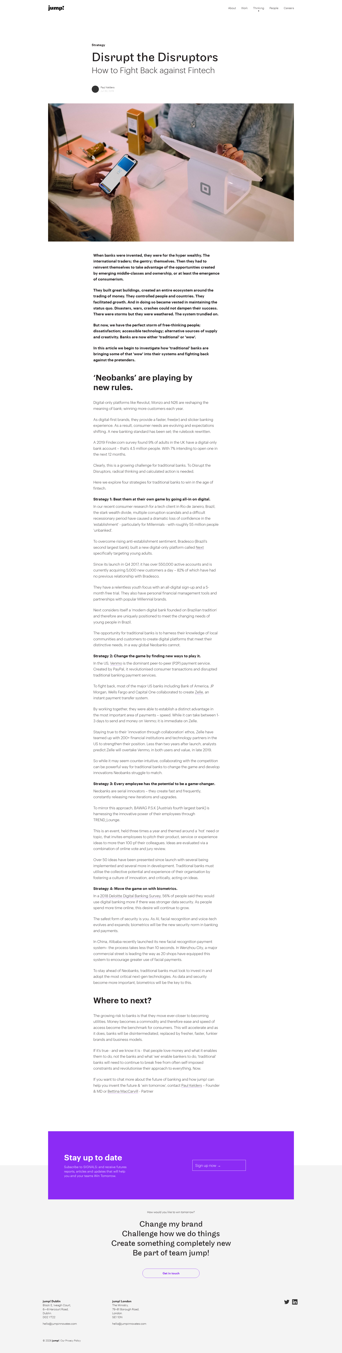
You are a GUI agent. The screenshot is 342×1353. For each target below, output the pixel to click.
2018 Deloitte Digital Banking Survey (130, 895)
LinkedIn (294, 1302)
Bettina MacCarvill (123, 1091)
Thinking (258, 8)
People (274, 8)
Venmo (116, 663)
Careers (289, 8)
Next (200, 547)
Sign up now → (208, 1165)
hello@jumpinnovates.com (60, 1323)
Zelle (199, 692)
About (232, 8)
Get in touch (171, 1273)
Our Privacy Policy (70, 1340)
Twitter (286, 1302)
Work (244, 8)
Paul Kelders (108, 87)
